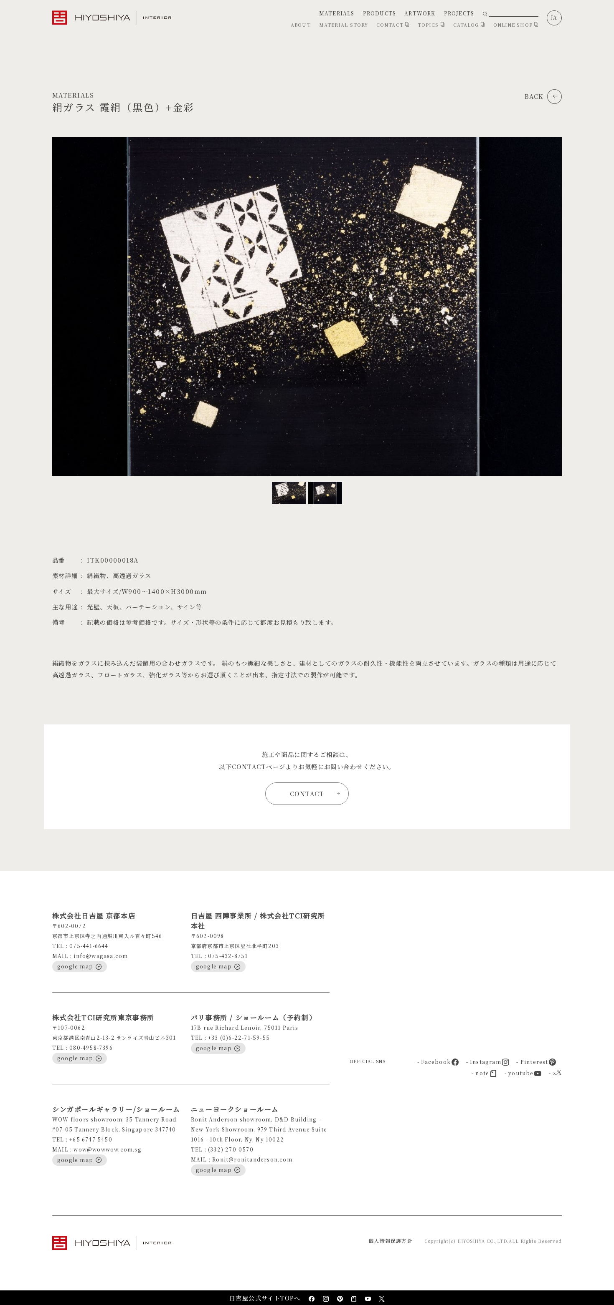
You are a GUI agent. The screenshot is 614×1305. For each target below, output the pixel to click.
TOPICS (429, 24)
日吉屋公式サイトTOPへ (265, 1298)
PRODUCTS (379, 13)
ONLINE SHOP (513, 24)
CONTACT (390, 24)
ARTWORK (419, 13)
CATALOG (467, 24)
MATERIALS (337, 13)
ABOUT (301, 24)
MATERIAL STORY (343, 24)
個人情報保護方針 (390, 1240)
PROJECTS (459, 13)
